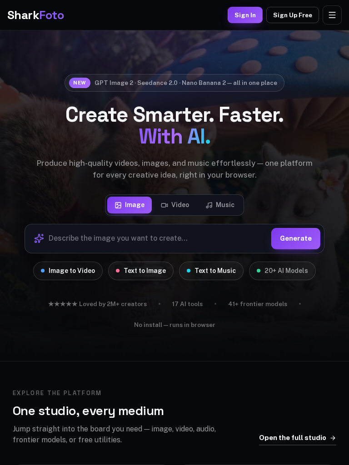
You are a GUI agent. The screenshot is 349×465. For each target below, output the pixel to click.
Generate (296, 238)
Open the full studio (292, 437)
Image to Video (72, 270)
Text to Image (145, 270)
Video (180, 204)
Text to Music (215, 270)
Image (135, 204)
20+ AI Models (286, 270)
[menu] (332, 15)
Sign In (245, 15)
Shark (35, 15)
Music (225, 204)
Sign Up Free (292, 15)
